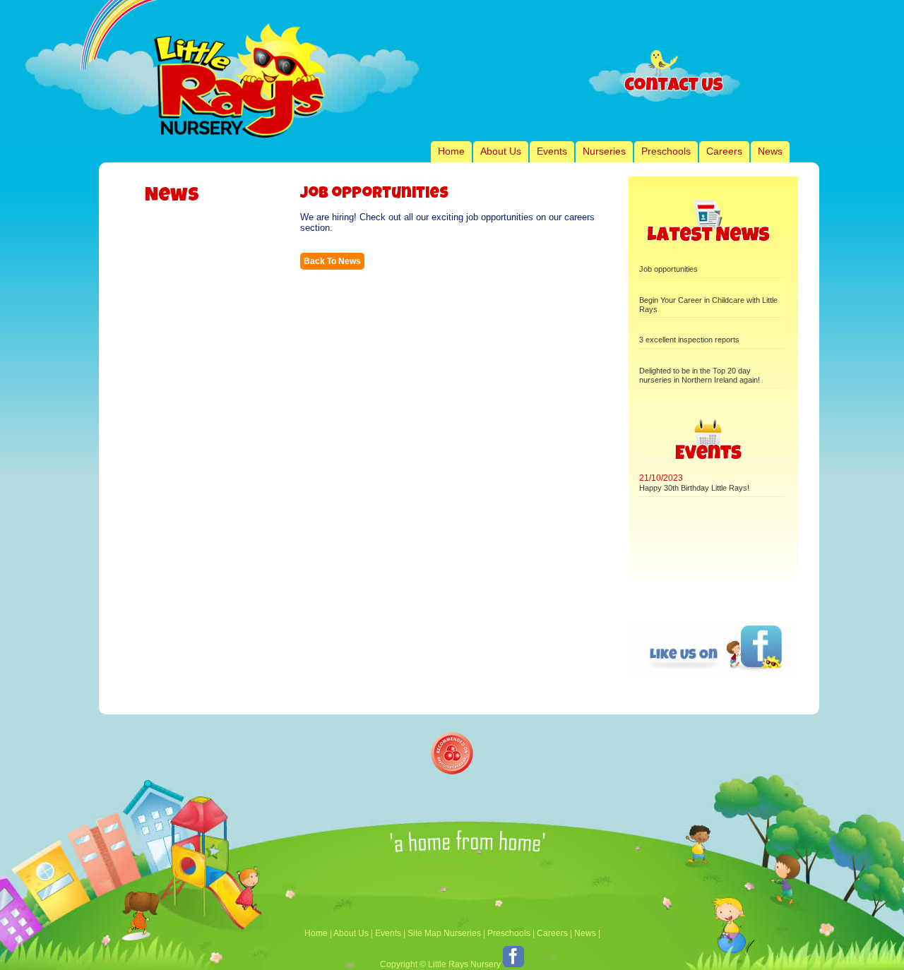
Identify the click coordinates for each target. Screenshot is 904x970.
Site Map (424, 933)
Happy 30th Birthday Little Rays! (694, 488)
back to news (332, 261)
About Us (500, 151)
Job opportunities (668, 269)
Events (552, 151)
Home (451, 151)
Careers (724, 151)
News (770, 151)
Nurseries (604, 151)
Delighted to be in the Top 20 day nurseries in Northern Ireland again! (699, 375)
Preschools (666, 151)
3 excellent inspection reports (689, 339)
